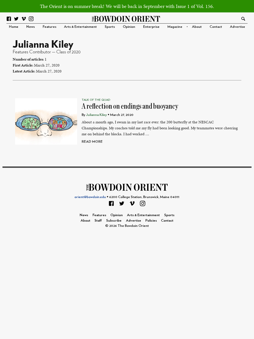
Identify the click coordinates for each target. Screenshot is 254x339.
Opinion (129, 27)
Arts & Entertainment (80, 27)
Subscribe (114, 220)
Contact (216, 27)
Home (13, 27)
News (30, 27)
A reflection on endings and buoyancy (130, 106)
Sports (110, 27)
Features (49, 27)
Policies (151, 220)
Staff (98, 220)
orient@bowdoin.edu (90, 197)
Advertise (237, 27)
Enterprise (151, 27)
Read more (92, 141)
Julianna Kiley (96, 115)
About (197, 27)
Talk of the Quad (96, 99)
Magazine (174, 27)
